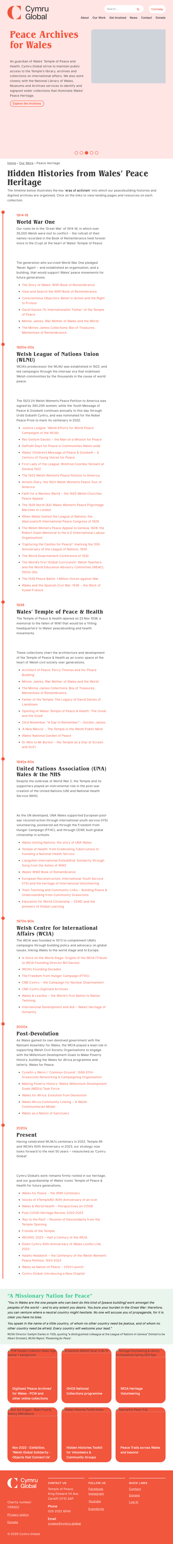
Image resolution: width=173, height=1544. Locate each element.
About (85, 17)
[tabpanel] (86, 70)
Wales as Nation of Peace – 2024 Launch (53, 1267)
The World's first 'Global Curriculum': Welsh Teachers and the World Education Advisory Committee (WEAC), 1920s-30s (63, 567)
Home (11, 163)
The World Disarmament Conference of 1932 (55, 556)
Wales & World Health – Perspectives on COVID (57, 1206)
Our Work (99, 17)
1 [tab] (76, 153)
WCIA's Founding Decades (41, 969)
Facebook (96, 1489)
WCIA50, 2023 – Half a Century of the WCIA (54, 1237)
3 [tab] (86, 153)
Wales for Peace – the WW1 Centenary (51, 1193)
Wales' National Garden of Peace (46, 735)
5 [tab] (96, 153)
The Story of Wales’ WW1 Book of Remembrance (58, 285)
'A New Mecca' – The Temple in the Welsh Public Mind (62, 729)
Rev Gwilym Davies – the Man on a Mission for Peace (62, 439)
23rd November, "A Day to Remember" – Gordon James (64, 722)
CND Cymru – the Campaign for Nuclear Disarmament (63, 982)
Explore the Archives (24, 103)
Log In (133, 1502)
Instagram (96, 1493)
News (134, 17)
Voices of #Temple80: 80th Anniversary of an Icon (59, 1200)
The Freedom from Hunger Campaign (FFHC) (56, 976)
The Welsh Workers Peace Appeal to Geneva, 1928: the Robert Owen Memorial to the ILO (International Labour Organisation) (63, 533)
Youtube (95, 1501)
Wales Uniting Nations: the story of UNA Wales (57, 842)
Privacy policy (18, 1515)
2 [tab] (81, 153)
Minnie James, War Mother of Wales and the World (60, 321)
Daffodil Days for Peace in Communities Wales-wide (61, 446)
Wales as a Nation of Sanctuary (45, 1113)
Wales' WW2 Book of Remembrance (49, 872)
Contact (146, 17)
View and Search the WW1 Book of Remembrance (59, 291)
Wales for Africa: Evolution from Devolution (54, 1095)
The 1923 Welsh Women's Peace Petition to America (61, 475)
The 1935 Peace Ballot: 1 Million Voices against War (60, 578)
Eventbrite (96, 1509)
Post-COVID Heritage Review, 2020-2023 (52, 1213)
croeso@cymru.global (64, 1523)
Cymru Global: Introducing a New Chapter (53, 1273)
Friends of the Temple (38, 1231)
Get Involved (117, 17)
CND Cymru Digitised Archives (45, 989)
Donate (161, 17)
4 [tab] (91, 153)
